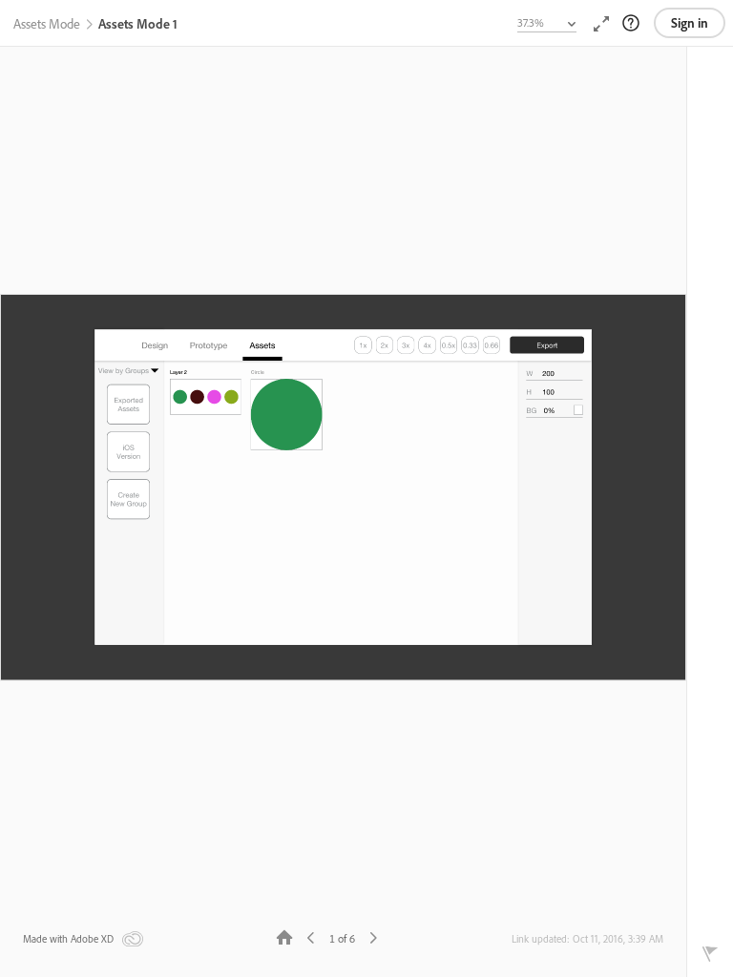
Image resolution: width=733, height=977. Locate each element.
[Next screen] (373, 936)
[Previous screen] (311, 936)
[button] (46, 24)
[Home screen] (284, 936)
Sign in (689, 22)
